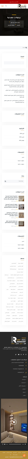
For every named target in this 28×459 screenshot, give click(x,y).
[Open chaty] (24, 455)
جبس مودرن (21, 295)
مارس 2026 (21, 137)
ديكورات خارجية (21, 160)
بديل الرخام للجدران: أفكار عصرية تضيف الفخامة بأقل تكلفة (11, 223)
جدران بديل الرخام (13, 295)
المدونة (4, 452)
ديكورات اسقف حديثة (12, 298)
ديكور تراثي (13, 312)
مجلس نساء (14, 321)
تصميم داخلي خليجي (12, 286)
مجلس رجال (21, 321)
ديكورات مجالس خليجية (11, 309)
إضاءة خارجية (20, 269)
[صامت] (4, 444)
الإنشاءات (24, 379)
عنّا (10, 454)
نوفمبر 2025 (21, 140)
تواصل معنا (15, 454)
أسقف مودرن (13, 263)
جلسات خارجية (20, 298)
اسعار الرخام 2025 (13, 269)
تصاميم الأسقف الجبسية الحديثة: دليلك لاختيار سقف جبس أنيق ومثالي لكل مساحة (11, 198)
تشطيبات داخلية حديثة (11, 280)
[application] (14, 422)
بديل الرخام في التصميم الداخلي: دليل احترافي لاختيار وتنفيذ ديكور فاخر (11, 214)
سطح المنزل (8, 318)
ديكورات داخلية (21, 164)
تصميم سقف (13, 289)
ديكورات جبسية (20, 309)
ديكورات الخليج (20, 301)
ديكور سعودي (14, 315)
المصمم (6, 457)
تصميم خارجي (12, 283)
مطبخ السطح (7, 321)
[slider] (15, 444)
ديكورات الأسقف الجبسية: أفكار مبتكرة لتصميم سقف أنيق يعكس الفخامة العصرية (11, 206)
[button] (14, 422)
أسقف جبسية (20, 263)
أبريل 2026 (22, 133)
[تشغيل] (25, 444)
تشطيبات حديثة (20, 280)
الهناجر (24, 395)
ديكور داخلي (21, 315)
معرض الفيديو (9, 452)
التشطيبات (23, 382)
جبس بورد (21, 292)
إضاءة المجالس (13, 266)
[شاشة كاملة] (2, 444)
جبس (23, 157)
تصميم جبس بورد (20, 283)
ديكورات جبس (13, 301)
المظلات (24, 389)
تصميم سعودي (20, 289)
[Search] (26, 48)
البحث (22, 56)
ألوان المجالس (20, 266)
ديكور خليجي (7, 312)
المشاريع (15, 452)
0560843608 (21, 365)
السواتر (24, 392)
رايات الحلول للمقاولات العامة (18, 318)
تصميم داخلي (20, 286)
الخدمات (19, 452)
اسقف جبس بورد (20, 272)
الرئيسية (23, 452)
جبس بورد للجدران (14, 292)
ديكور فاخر (8, 315)
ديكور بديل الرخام (20, 312)
